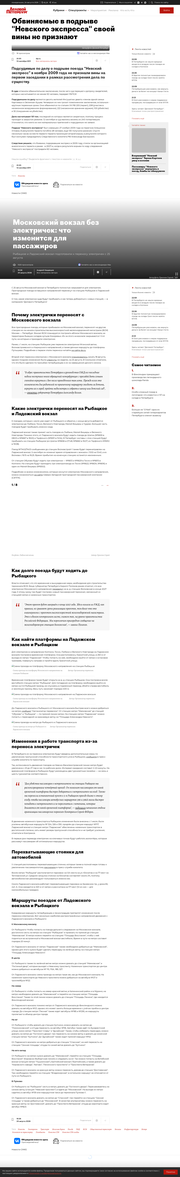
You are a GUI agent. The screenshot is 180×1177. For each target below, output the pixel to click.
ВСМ (85, 1129)
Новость (21, 1129)
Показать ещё (138, 118)
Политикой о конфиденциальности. (45, 1173)
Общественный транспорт (101, 1129)
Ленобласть (40, 1132)
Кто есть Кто (127, 10)
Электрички (32, 1129)
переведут (57, 589)
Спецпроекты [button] (77, 10)
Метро (144, 1129)
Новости (21, 176)
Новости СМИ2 (19, 193)
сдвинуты (52, 360)
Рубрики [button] (59, 10)
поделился (80, 808)
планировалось (79, 357)
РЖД (78, 1129)
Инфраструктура (131, 1129)
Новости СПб (53, 1132)
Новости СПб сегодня (70, 1132)
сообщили (91, 757)
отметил (32, 392)
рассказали (50, 867)
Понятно (170, 1172)
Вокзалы (118, 1129)
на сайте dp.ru (78, 350)
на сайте (38, 475)
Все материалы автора (46, 61)
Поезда (70, 1129)
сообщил (26, 711)
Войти (166, 10)
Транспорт (45, 1129)
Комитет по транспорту (22, 1132)
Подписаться (110, 2)
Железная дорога (58, 1129)
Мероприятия (99, 10)
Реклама (113, 10)
